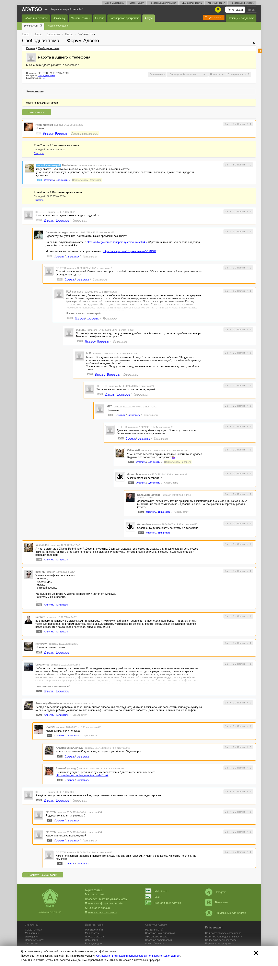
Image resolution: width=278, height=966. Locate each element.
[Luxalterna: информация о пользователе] (28, 666)
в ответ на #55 (145, 497)
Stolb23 (50, 727)
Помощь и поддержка (241, 18)
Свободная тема (48, 48)
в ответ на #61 (122, 748)
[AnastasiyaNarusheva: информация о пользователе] (28, 705)
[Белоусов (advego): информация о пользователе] (130, 497)
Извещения (31, 936)
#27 (100, 394)
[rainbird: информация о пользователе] (28, 619)
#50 (39, 631)
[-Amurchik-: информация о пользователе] (120, 476)
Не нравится (236, 74)
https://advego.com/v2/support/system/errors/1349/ (117, 242)
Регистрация (235, 9)
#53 (39, 715)
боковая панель (260, 51)
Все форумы (31, 25)
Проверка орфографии (242, 3)
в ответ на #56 (189, 524)
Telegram (221, 892)
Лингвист (154, 943)
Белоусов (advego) (149, 494)
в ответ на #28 (166, 427)
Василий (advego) (57, 232)
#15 (39, 220)
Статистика (31, 943)
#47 (131, 462)
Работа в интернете (36, 18)
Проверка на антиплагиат (163, 3)
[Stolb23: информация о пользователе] (38, 729)
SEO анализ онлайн (97, 907)
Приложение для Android (231, 912)
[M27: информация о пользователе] (59, 293)
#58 (49, 820)
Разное (30, 48)
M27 (68, 291)
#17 (49, 256)
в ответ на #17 (104, 268)
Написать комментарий (42, 874)
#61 (49, 735)
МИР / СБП (161, 891)
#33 (39, 559)
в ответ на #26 (146, 386)
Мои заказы (32, 933)
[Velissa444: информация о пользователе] (120, 452)
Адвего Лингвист (216, 3)
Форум (148, 18)
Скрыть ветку (80, 220)
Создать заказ (213, 17)
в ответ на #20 (109, 292)
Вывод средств (93, 943)
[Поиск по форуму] (254, 42)
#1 (38, 133)
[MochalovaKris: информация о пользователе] (29, 167)
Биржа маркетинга (114, 3)
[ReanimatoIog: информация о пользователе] (28, 127)
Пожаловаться (157, 74)
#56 (141, 512)
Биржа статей (93, 890)
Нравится (215, 74)
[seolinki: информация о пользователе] (28, 574)
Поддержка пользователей (220, 940)
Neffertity (41, 643)
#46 (39, 604)
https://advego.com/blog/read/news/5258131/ (129, 251)
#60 (49, 840)
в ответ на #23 (126, 330)
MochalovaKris (71, 165)
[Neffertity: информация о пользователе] (28, 646)
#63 (59, 780)
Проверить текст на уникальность (106, 899)
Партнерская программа (219, 943)
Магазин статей (80, 18)
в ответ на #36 (180, 450)
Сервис (99, 18)
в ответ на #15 (107, 232)
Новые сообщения (58, 25)
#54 (39, 800)
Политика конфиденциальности (223, 936)
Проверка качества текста (101, 912)
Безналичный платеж (167, 902)
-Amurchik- (134, 474)
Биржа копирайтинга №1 (67, 9)
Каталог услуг (136, 3)
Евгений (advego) (67, 768)
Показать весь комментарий (83, 313)
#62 (59, 756)
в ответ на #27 (150, 406)
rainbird (40, 617)
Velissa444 (133, 450)
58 (44, 78)
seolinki (40, 571)
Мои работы (92, 933)
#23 (70, 318)
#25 (80, 341)
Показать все (36, 112)
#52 (39, 691)
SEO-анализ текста (192, 3)
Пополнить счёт (34, 940)
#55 (131, 482)
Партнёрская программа (124, 18)
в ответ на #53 (93, 727)
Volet (157, 896)
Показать (39, 153)
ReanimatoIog (44, 124)
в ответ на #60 (104, 852)
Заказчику (59, 18)
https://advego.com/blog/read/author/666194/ (82, 775)
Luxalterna (42, 664)
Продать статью (94, 936)
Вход (251, 9)
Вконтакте (221, 902)
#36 (121, 438)
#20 (59, 279)
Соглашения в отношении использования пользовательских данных (138, 955)
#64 (59, 863)
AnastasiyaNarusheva (48, 703)
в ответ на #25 (130, 353)
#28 (110, 415)
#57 (141, 532)
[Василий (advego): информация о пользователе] (38, 234)
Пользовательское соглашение (223, 933)
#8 (39, 180)
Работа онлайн (94, 929)
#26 (90, 374)
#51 (39, 652)
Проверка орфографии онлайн (104, 903)
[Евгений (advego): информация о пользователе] (49, 770)
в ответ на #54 (94, 812)
